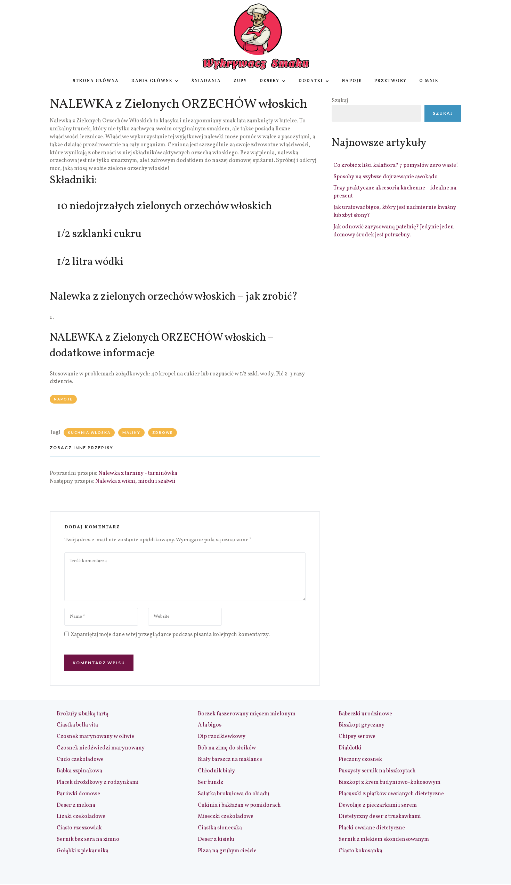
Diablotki (350, 748)
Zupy (240, 81)
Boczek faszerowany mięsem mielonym (246, 714)
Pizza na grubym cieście (227, 851)
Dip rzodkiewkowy (221, 736)
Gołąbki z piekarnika (82, 851)
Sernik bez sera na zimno (88, 839)
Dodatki (311, 81)
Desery (269, 81)
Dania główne (151, 81)
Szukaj (340, 101)
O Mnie (428, 81)
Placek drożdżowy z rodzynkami (98, 782)
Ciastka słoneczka (220, 828)
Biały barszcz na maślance (230, 759)
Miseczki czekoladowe (225, 816)
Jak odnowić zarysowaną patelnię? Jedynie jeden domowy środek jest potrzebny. (393, 231)
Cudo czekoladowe (80, 759)
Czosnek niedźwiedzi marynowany (101, 748)
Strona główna (96, 81)
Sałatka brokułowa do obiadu (233, 794)
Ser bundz (210, 782)
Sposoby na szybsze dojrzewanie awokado (385, 177)
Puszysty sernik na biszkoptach (377, 771)
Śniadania (206, 81)
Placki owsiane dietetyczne (372, 828)
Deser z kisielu (216, 839)
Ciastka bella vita (77, 725)
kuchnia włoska (89, 432)
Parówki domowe (78, 794)
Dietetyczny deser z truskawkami (380, 816)
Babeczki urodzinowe (365, 714)
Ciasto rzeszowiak (79, 828)
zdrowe (162, 432)
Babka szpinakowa (79, 771)
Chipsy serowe (357, 736)
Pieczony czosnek (360, 759)
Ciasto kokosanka (360, 851)
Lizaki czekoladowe (81, 816)
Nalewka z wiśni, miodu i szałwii (135, 481)
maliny (131, 432)
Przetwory (390, 81)
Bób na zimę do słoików (227, 748)
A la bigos (209, 725)
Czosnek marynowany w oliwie (95, 736)
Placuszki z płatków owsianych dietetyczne (391, 794)
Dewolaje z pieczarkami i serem (378, 805)
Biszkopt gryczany (361, 725)
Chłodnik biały (216, 771)
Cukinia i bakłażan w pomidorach (239, 805)
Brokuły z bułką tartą (82, 714)
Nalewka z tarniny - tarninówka (137, 473)
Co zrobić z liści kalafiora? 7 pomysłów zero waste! (395, 165)
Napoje (352, 81)
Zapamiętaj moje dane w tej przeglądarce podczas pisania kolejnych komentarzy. (170, 635)
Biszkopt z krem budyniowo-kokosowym (389, 782)
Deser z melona (76, 805)
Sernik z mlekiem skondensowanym (384, 839)
